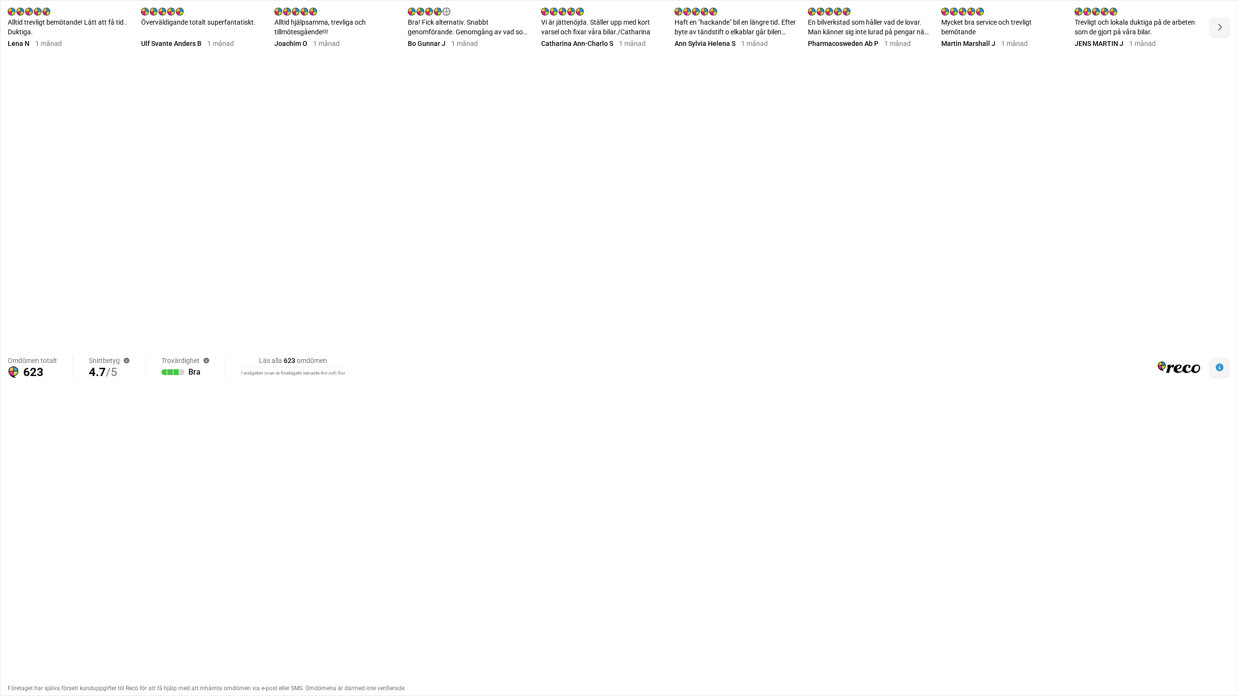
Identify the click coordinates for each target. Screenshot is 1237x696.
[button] (1219, 367)
